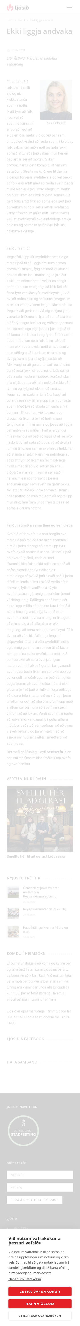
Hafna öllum (40, 1304)
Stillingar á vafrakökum (40, 1315)
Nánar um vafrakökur (24, 1279)
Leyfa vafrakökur (40, 1292)
